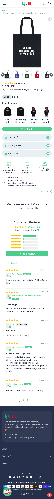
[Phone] (44, 476)
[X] (14, 476)
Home (4, 10)
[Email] (40, 476)
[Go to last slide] (3, 75)
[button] (7, 4)
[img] (12, 270)
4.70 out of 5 (33, 227)
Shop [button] (5, 448)
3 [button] (27, 399)
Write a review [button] (27, 253)
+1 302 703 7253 (14, 434)
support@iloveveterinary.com (21, 437)
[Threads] (35, 476)
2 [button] (23, 399)
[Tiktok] (23, 476)
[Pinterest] (27, 476)
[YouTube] (31, 476)
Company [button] (6, 456)
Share (48, 191)
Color (6, 96)
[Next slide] (51, 75)
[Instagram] (18, 476)
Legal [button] (5, 463)
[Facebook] (10, 476)
